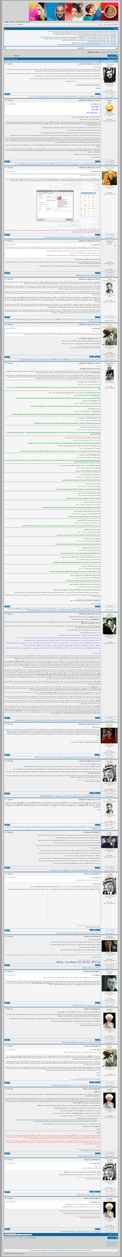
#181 (6, 63)
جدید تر (110, 1234)
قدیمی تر (115, 1234)
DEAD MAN (113, 37)
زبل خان (55, 610)
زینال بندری (66, 164)
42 (94, 541)
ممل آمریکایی (113, 38)
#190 (6, 760)
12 (12, 1237)
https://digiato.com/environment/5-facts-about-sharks (104, 43)
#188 (6, 613)
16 (96, 568)
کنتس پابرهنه (113, 31)
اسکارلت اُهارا (97, 577)
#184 (6, 240)
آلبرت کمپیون (63, 933)
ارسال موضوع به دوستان (111, 1243)
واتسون (38, 96)
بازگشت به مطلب (41, 1250)
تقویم (12, 21)
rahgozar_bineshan (44, 164)
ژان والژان (97, 587)
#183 (6, 167)
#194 (6, 936)
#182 (6, 100)
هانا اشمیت (97, 96)
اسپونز (58, 96)
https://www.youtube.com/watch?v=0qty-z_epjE (98, 41)
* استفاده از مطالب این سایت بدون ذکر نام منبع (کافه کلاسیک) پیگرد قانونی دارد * (69, 1250)
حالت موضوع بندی (13, 58)
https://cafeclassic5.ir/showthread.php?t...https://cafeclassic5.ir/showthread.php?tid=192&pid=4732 (80, 44)
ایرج (110, 832)
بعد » (5, 1237)
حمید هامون (82, 96)
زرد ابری (30, 96)
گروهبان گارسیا (48, 359)
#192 (6, 832)
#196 (6, 1008)
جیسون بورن (53, 319)
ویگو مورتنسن (81, 610)
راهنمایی (6, 21)
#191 (6, 799)
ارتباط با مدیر (89, 1250)
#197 (6, 1045)
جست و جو (27, 21)
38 (95, 448)
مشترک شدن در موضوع (111, 1245)
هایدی (90, 321)
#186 (6, 324)
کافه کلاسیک (115, 52)
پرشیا (6, 319)
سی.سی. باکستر (96, 523)
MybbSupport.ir (21, 1253)
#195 (6, 971)
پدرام (66, 720)
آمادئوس (110, 1009)
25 (96, 550)
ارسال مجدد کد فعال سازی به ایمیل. (41, 1121)
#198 (6, 1088)
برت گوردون (53, 96)
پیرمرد (78, 96)
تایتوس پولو (37, 164)
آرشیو (36, 1250)
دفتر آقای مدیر (103, 52)
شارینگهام (110, 936)
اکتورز (51, 610)
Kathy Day (54, 237)
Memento (68, 96)
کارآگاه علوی (88, 610)
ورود (104, 24)
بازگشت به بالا (49, 1250)
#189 (6, 723)
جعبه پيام (6, 24)
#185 (6, 279)
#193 (6, 873)
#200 (6, 1198)
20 (93, 420)
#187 (6, 363)
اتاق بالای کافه (109, 52)
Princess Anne (15, 319)
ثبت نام (100, 24)
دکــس (71, 164)
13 (8, 1237)
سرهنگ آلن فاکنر (67, 359)
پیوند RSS (32, 1250)
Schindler (73, 1042)
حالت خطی (6, 58)
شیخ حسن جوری (36, 359)
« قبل (28, 1237)
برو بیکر (88, 96)
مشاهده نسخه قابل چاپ (111, 1241)
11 (95, 429)
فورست (34, 96)
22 (95, 495)
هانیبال (98, 495)
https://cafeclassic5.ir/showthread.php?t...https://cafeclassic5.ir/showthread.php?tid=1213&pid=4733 (63, 37)
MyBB (10, 1253)
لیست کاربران (19, 21)
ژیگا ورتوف (97, 468)
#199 (6, 1159)
